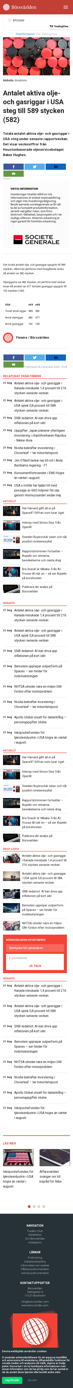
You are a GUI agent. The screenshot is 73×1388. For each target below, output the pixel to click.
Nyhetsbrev (35, 1234)
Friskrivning (35, 1257)
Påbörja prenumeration (35, 1269)
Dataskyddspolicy (35, 1261)
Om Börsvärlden (35, 1238)
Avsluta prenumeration (35, 1273)
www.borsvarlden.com (34, 1305)
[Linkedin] (56, 167)
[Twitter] (35, 167)
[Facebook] (13, 167)
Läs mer (32, 1380)
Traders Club (35, 1231)
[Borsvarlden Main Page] (19, 7)
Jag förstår (12, 1380)
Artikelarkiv (35, 1242)
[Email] (13, 174)
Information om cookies (35, 1265)
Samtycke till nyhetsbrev (26, 948)
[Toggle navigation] (65, 7)
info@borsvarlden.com (35, 1301)
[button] (29, 1206)
